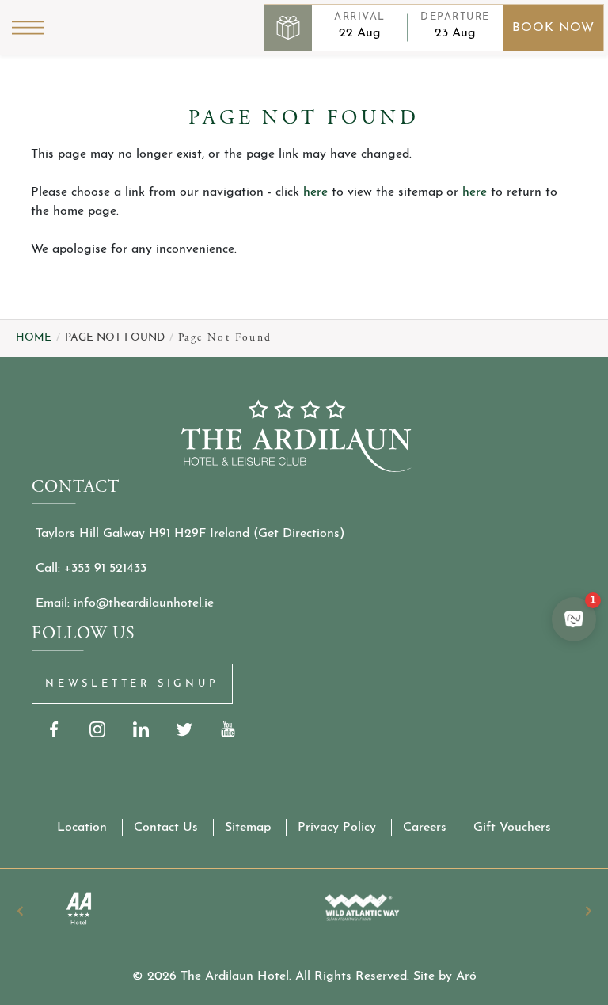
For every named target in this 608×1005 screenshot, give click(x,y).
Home (33, 338)
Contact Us (166, 827)
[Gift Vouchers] (288, 28)
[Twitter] (184, 730)
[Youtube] (227, 730)
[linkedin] (140, 730)
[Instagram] (97, 730)
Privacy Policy (337, 827)
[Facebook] (53, 730)
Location (82, 827)
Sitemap (248, 827)
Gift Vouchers (512, 827)
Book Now (553, 27)
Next (588, 911)
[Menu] (27, 27)
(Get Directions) (298, 533)
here (315, 192)
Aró (466, 976)
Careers (424, 827)
